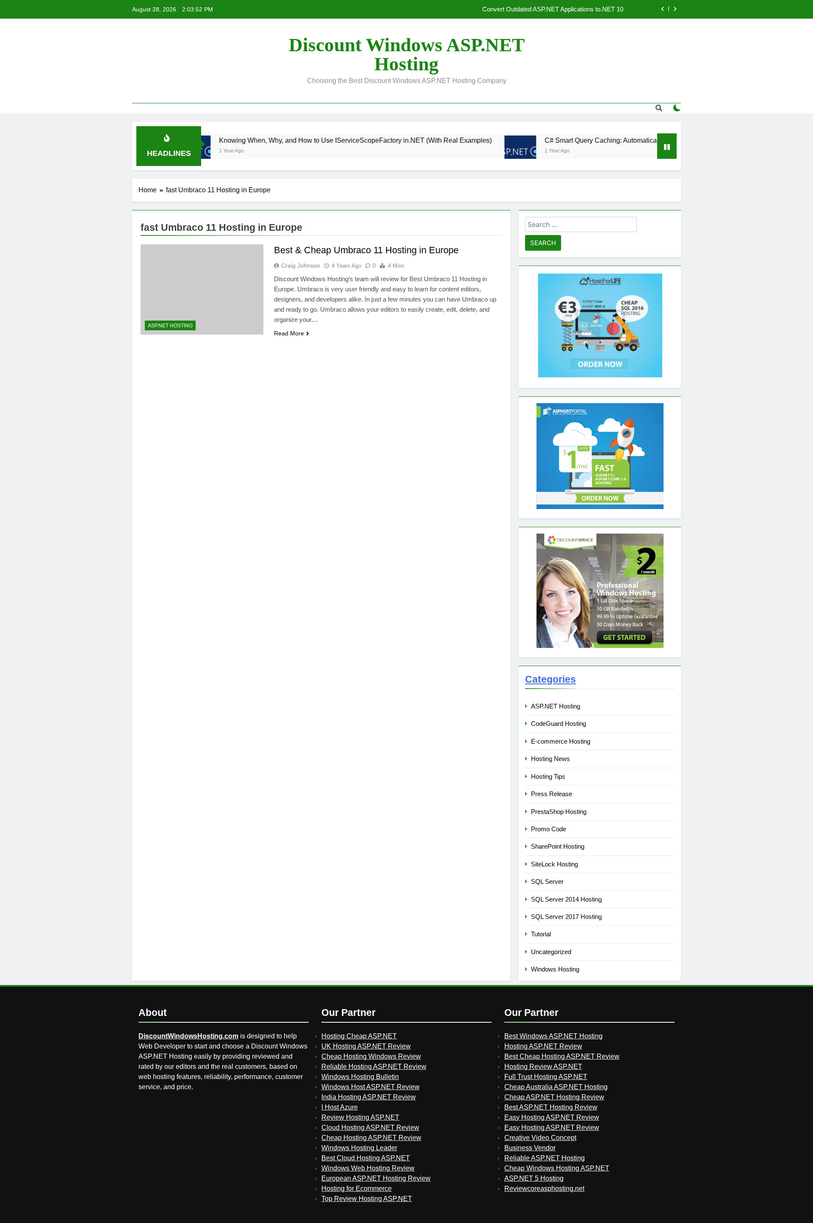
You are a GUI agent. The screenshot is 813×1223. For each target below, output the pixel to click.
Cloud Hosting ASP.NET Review (370, 1127)
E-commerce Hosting (560, 741)
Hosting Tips (548, 776)
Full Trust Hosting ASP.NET (545, 1076)
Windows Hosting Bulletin (360, 1076)
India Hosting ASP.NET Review (368, 1097)
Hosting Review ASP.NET (543, 1066)
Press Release (551, 793)
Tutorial (541, 934)
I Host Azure (339, 1107)
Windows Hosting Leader (359, 1147)
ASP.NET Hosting (170, 326)
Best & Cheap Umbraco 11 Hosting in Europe (366, 250)
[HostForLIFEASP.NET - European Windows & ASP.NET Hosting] (600, 376)
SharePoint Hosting (557, 846)
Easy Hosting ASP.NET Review (551, 1117)
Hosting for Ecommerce (356, 1188)
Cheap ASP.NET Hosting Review (554, 1097)
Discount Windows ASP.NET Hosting (407, 54)
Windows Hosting (555, 969)
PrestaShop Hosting (558, 811)
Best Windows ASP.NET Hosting (553, 1036)
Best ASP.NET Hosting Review (550, 1107)
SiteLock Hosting (554, 864)
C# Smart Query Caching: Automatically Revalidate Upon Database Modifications (630, 140)
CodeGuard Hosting (558, 723)
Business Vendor (530, 1147)
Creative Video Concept (540, 1137)
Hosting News (550, 758)
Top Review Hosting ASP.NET (366, 1198)
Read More (289, 333)
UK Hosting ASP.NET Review (366, 1046)
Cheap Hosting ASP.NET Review (371, 1137)
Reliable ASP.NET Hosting (544, 1158)
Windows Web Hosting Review (368, 1168)
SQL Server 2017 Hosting (566, 916)
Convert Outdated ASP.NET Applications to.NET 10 (552, 9)
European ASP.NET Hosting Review (376, 1178)
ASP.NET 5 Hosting (534, 1178)
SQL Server (547, 881)
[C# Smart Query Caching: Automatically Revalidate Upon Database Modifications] (484, 151)
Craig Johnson (300, 265)
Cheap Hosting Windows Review (371, 1056)
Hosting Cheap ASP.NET (359, 1036)
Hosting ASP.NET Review (543, 1046)
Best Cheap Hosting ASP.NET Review (561, 1056)
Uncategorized (551, 951)
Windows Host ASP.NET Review (370, 1086)
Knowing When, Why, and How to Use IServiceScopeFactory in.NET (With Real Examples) (319, 140)
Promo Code (548, 829)
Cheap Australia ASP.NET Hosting (556, 1086)
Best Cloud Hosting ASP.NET (365, 1158)
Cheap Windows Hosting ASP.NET (556, 1168)
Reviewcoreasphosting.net (544, 1188)
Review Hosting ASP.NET (360, 1117)
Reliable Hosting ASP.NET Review (373, 1066)
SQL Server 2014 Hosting (566, 899)
